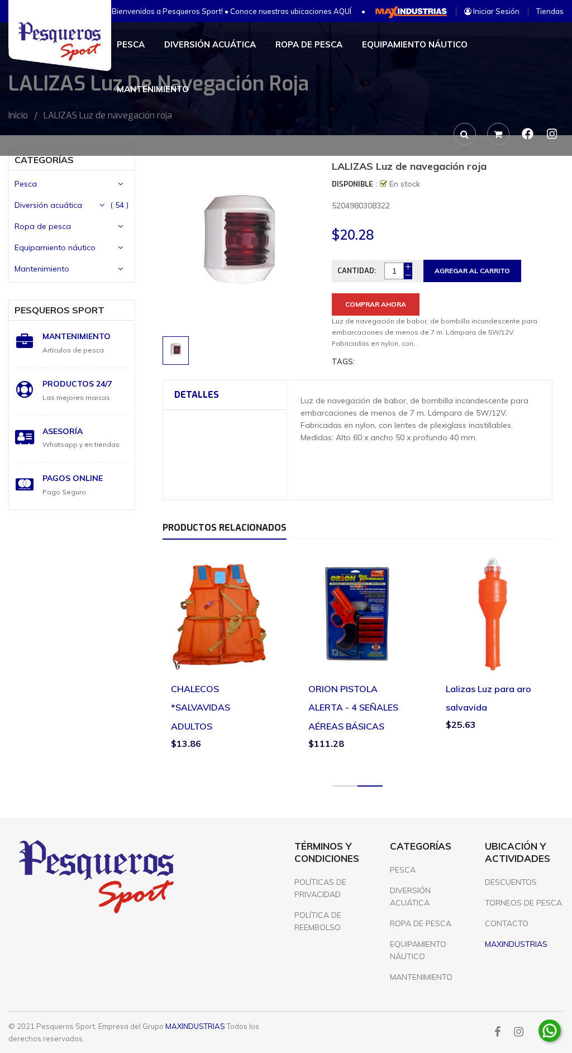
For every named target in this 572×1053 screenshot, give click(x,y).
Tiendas (550, 11)
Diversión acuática (48, 205)
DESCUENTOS (511, 882)
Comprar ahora (375, 304)
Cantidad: (356, 270)
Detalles (196, 395)
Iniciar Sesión (495, 11)
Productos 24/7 (77, 384)
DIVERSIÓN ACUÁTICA (410, 896)
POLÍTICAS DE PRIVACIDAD (320, 888)
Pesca (26, 184)
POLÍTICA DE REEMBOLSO (317, 921)
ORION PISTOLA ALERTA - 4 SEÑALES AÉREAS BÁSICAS (353, 707)
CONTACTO (506, 923)
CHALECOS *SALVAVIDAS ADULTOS (200, 707)
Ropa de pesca (43, 226)
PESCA (403, 870)
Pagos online (72, 478)
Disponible (352, 184)
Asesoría (62, 431)
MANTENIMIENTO (421, 977)
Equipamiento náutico (55, 247)
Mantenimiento (42, 269)
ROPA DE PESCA (420, 923)
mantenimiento (76, 336)
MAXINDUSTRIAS (195, 1026)
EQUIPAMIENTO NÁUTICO (418, 950)
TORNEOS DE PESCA (523, 903)
